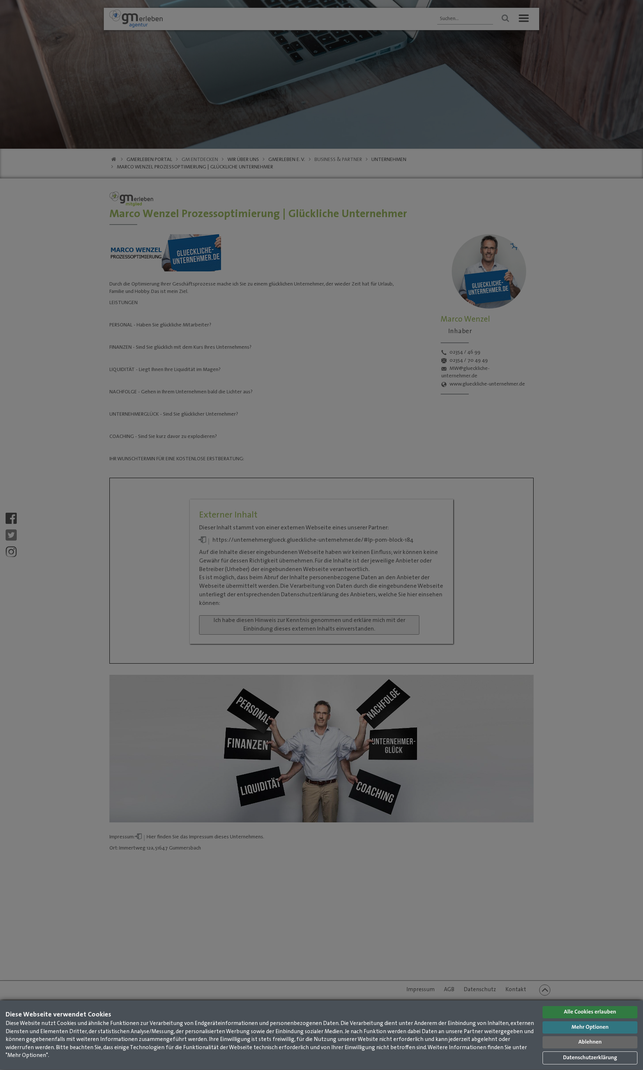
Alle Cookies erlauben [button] (590, 1012)
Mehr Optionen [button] (590, 1027)
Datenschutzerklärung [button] (590, 1058)
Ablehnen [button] (590, 1042)
